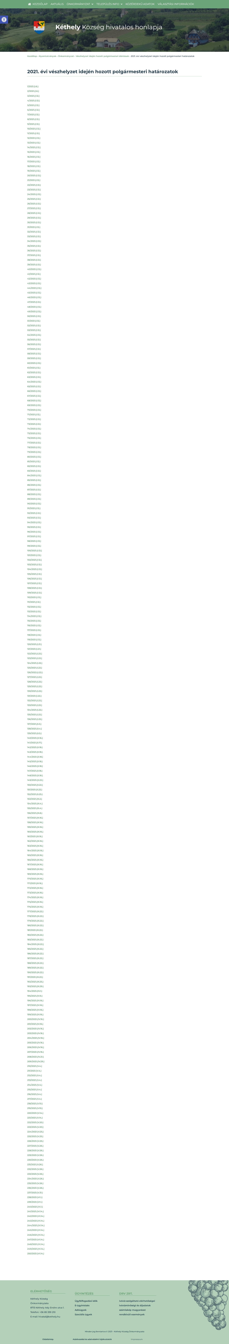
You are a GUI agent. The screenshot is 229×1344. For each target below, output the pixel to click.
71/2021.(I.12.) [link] (34, 414)
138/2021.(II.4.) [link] (34, 728)
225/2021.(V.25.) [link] (35, 1136)
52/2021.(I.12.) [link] (34, 325)
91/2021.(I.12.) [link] (34, 508)
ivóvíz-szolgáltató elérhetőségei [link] (137, 1301)
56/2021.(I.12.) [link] (34, 344)
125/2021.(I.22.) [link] (34, 667)
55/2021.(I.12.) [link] (34, 339)
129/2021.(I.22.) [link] (34, 686)
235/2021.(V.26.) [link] (35, 1183)
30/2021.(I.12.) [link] (34, 222)
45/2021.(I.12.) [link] (34, 292)
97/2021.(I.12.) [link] (34, 536)
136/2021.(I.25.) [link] (34, 719)
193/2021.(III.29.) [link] (35, 986)
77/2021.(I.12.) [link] (34, 442)
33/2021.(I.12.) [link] (34, 236)
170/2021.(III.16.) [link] (35, 878)
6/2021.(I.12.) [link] (33, 109)
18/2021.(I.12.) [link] (34, 166)
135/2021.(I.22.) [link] (34, 714)
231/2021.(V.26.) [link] (35, 1164)
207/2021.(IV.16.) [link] (35, 1052)
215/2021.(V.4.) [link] (34, 1089)
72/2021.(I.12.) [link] (34, 419)
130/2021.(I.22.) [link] (34, 691)
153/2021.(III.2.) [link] (34, 799)
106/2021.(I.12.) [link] (34, 578)
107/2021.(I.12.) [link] (34, 583)
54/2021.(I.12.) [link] (34, 335)
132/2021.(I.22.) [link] (34, 700)
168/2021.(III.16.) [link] (35, 869)
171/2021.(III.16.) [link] (35, 883)
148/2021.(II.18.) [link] (35, 775)
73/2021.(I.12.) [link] (34, 424)
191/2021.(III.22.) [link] (35, 977)
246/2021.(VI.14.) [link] (35, 1234)
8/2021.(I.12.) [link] (33, 119)
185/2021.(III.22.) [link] (35, 948)
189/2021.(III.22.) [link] (35, 967)
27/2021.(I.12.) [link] (34, 208)
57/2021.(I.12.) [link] (34, 349)
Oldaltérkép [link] (47, 1339)
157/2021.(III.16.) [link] (35, 817)
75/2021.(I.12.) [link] (34, 433)
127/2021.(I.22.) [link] (34, 677)
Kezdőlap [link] (32, 56)
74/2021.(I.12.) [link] (34, 428)
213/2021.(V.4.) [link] (34, 1080)
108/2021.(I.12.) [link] (34, 588)
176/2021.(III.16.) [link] (35, 906)
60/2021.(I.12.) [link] (34, 363)
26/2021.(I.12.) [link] (34, 203)
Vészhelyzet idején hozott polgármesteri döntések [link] (102, 56)
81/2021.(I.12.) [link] (34, 461)
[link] (4, 20)
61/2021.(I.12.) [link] (34, 367)
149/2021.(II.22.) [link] (35, 780)
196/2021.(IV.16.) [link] (35, 1000)
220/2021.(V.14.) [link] (35, 1113)
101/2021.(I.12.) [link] (34, 555)
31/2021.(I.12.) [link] (33, 227)
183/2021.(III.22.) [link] (35, 939)
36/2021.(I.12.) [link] (34, 250)
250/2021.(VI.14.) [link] (35, 1253)
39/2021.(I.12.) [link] (34, 264)
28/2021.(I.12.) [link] (34, 213)
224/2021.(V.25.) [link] (35, 1131)
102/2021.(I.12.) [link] (34, 559)
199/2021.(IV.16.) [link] (35, 1014)
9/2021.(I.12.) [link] (33, 124)
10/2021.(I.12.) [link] (34, 128)
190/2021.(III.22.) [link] (35, 972)
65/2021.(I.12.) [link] (34, 386)
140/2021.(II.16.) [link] (35, 738)
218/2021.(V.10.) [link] (35, 1103)
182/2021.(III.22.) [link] (35, 935)
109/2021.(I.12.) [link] (34, 592)
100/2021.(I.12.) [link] (34, 550)
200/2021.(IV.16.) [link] (35, 1019)
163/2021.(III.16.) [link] (35, 845)
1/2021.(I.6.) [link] (32, 86)
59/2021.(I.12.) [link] (34, 358)
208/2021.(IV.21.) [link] (35, 1056)
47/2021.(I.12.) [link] (34, 302)
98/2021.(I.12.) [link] (34, 541)
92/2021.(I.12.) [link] (34, 513)
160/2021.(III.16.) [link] (35, 831)
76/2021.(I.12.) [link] (34, 438)
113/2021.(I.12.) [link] (34, 611)
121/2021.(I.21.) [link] (34, 649)
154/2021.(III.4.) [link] (35, 803)
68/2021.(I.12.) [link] (34, 400)
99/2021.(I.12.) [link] (34, 545)
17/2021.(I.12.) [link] (33, 161)
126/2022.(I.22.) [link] (35, 672)
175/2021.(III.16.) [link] (35, 902)
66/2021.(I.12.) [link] (34, 391)
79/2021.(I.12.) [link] (34, 452)
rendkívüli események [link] (132, 1314)
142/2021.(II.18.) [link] (35, 747)
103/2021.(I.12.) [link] (34, 564)
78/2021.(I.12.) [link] (34, 447)
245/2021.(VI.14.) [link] (35, 1230)
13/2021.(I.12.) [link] (33, 142)
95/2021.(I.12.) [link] (34, 527)
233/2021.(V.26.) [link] (35, 1174)
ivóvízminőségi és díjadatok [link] (135, 1305)
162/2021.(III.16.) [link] (35, 841)
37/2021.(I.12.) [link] (34, 255)
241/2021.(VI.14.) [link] (35, 1211)
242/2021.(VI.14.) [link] (35, 1216)
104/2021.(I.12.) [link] (34, 569)
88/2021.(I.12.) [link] (34, 494)
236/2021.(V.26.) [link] (35, 1188)
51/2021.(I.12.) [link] (33, 320)
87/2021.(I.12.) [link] (34, 489)
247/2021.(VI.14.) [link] (35, 1239)
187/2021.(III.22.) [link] (35, 958)
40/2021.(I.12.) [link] (34, 269)
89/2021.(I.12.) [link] (34, 499)
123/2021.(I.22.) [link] (34, 658)
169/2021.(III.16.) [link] (35, 874)
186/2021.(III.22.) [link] (35, 953)
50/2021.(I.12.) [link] (34, 316)
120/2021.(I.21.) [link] (34, 644)
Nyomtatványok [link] (47, 56)
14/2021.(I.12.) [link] (34, 147)
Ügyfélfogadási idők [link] (86, 1301)
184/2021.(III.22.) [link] (35, 944)
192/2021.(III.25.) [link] (35, 981)
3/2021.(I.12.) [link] (33, 96)
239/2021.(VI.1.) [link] (35, 1202)
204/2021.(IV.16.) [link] (35, 1038)
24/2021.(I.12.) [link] (34, 194)
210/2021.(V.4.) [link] (34, 1066)
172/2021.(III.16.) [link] (35, 888)
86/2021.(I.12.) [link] (34, 485)
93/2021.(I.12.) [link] (34, 517)
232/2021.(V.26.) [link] (35, 1169)
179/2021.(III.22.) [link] (35, 920)
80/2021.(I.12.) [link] (34, 456)
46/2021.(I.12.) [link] (34, 297)
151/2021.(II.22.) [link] (34, 789)
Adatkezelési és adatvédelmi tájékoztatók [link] (92, 1339)
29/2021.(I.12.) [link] (34, 217)
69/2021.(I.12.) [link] (34, 405)
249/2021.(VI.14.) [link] (35, 1248)
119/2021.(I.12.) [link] (34, 639)
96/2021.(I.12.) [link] (34, 531)
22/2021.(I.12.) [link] (34, 185)
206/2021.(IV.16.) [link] (35, 1047)
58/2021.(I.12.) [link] (34, 353)
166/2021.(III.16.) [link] (35, 859)
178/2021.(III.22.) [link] (35, 916)
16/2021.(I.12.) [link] (34, 156)
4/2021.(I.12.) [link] (33, 100)
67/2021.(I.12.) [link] (34, 395)
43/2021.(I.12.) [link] (34, 283)
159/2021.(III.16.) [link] (35, 827)
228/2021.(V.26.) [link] (35, 1150)
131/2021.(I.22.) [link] (34, 695)
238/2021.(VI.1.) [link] (35, 1197)
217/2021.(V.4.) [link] (34, 1098)
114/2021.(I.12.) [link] (34, 616)
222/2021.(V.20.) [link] (35, 1122)
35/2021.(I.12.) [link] (34, 245)
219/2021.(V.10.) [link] (35, 1108)
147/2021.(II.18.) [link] (35, 770)
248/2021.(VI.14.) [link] (35, 1244)
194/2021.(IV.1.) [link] (34, 991)
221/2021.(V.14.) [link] (35, 1117)
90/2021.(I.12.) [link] (34, 503)
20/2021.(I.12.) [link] (34, 175)
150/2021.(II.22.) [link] (35, 785)
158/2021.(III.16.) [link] (35, 822)
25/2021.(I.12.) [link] (34, 199)
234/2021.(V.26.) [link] (35, 1178)
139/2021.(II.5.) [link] (34, 733)
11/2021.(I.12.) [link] (33, 133)
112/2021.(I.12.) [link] (34, 606)
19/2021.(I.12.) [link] (34, 170)
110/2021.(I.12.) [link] (34, 597)
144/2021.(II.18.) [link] (35, 756)
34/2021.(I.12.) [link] (34, 241)
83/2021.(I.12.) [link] (34, 470)
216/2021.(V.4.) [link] (34, 1094)
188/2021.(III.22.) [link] (35, 963)
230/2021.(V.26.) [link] (35, 1159)
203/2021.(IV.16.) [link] (35, 1033)
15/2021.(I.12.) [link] (33, 152)
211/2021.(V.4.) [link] (34, 1070)
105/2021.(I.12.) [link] (34, 574)
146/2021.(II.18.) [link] (35, 766)
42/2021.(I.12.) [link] (34, 278)
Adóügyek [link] (80, 1310)
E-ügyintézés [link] (82, 1305)
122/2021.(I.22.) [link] (34, 653)
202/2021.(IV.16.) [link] (35, 1028)
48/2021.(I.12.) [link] (34, 306)
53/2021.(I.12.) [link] (34, 330)
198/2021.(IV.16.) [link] (35, 1009)
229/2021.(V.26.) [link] (35, 1155)
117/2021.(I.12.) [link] (34, 630)
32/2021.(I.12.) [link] (34, 231)
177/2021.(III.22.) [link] (35, 911)
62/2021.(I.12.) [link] (34, 372)
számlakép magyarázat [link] (132, 1310)
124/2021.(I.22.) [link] (34, 663)
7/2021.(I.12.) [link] (33, 114)
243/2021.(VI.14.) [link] (35, 1220)
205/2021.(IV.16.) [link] (35, 1042)
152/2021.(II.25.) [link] (35, 794)
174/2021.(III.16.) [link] (35, 897)
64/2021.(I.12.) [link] (34, 381)
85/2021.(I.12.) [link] (34, 480)
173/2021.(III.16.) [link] (35, 892)
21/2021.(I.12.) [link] (33, 180)
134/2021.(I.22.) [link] (34, 709)
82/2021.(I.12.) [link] (34, 466)
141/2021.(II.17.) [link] (34, 742)
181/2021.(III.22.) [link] (35, 930)
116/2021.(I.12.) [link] (34, 625)
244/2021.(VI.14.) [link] (36, 1225)
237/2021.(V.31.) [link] (35, 1192)
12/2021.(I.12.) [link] (33, 138)
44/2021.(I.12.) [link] (34, 288)
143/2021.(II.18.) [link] (35, 752)
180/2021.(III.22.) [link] (35, 925)
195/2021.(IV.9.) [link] (35, 995)
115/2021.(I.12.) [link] (34, 620)
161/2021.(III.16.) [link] (35, 836)
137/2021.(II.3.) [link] (34, 724)
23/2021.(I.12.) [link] (34, 189)
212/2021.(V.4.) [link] (34, 1075)
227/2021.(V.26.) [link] (35, 1145)
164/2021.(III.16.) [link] (35, 850)
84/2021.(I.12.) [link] (34, 475)
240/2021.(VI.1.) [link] (35, 1206)
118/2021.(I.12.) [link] (34, 635)
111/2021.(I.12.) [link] (34, 602)
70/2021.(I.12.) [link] (34, 409)
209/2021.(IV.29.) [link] (35, 1061)
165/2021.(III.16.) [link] (35, 855)
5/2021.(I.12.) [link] (33, 105)
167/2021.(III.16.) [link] (35, 864)
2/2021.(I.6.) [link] (33, 91)
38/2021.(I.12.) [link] (34, 259)
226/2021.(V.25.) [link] (35, 1141)
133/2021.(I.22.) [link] (34, 705)
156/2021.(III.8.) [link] (34, 813)
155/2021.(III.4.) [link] (34, 808)
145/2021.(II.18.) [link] (35, 761)
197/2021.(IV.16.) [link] (35, 1005)
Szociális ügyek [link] (83, 1314)
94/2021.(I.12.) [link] (34, 522)
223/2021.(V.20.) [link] (35, 1127)
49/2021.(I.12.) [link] (34, 311)
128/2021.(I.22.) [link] (34, 681)
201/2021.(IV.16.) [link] (35, 1024)
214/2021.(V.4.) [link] (34, 1084)
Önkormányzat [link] (66, 56)
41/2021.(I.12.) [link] (34, 274)
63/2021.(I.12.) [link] (34, 377)
